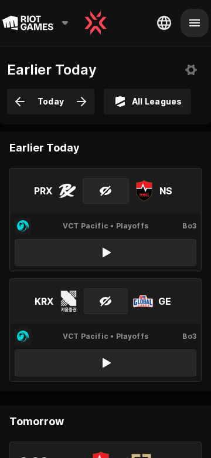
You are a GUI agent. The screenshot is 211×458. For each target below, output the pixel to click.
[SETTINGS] (191, 70)
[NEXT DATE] (81, 101)
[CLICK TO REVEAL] (106, 191)
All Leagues (157, 101)
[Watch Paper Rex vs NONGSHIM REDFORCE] (105, 252)
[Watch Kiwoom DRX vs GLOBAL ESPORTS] (105, 362)
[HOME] (95, 23)
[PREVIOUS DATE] (20, 101)
